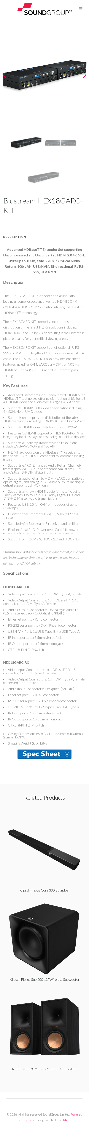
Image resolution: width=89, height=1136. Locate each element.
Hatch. (66, 1120)
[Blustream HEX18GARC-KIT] (44, 754)
